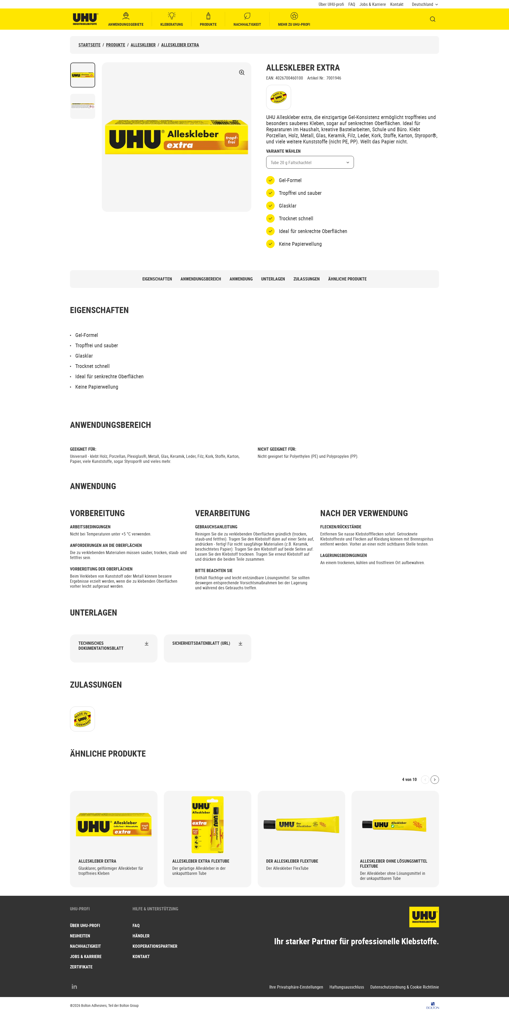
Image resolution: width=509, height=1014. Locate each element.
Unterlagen (273, 279)
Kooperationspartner (155, 946)
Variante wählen (283, 151)
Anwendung (241, 279)
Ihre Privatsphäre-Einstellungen (296, 987)
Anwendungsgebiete (125, 24)
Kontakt (396, 4)
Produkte (208, 24)
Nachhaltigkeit (247, 24)
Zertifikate (81, 967)
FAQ (351, 4)
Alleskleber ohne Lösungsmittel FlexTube (393, 864)
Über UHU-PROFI (85, 925)
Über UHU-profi (331, 4)
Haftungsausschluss (347, 987)
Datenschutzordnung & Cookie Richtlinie (404, 987)
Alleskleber (143, 44)
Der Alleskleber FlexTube (292, 861)
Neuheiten (80, 936)
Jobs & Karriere (372, 4)
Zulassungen (306, 279)
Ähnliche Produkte (347, 279)
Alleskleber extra (180, 44)
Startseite (89, 44)
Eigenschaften (157, 279)
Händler (141, 936)
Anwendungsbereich (201, 279)
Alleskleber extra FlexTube (200, 861)
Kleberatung (171, 24)
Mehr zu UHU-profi (294, 24)
